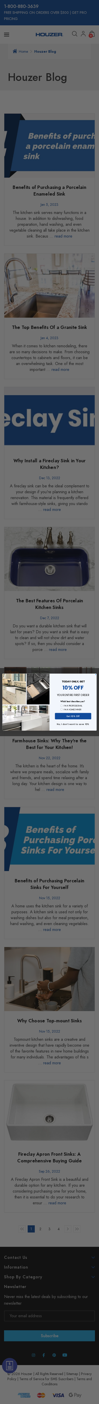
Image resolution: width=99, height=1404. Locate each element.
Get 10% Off (73, 716)
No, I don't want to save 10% (73, 724)
